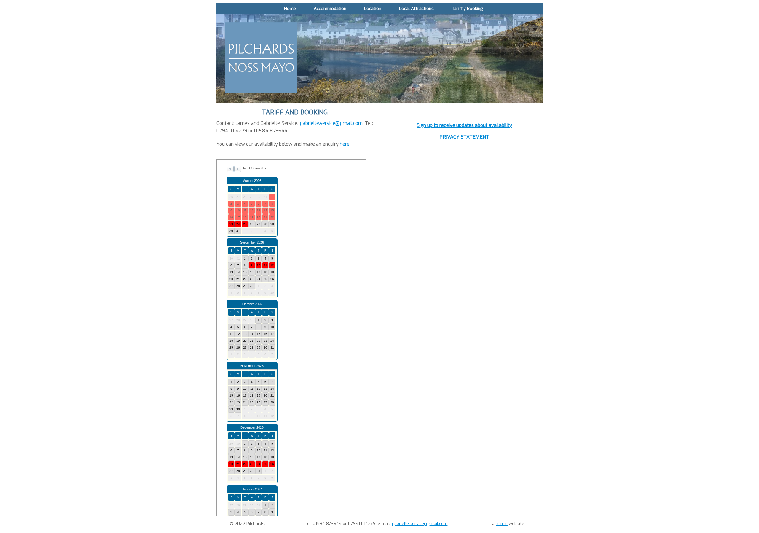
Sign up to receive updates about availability (464, 125)
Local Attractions (416, 9)
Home (290, 9)
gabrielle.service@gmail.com (331, 123)
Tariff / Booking (467, 9)
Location (372, 9)
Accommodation (330, 9)
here (345, 144)
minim (502, 523)
